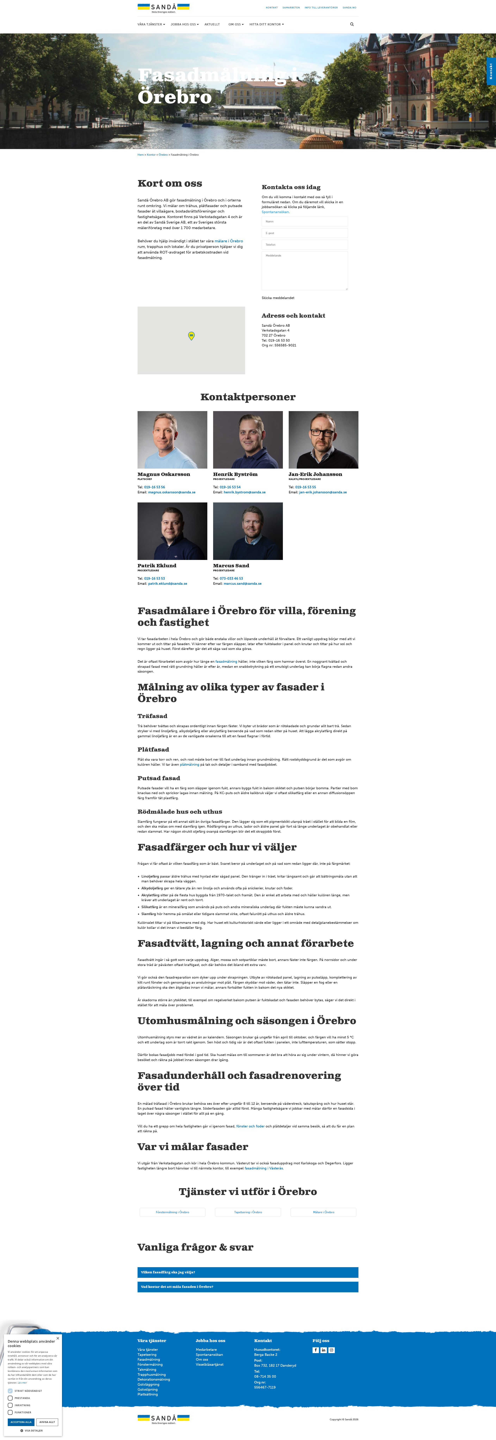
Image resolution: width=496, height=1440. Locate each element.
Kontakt (491, 71)
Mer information (385, 154)
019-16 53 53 (154, 578)
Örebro (163, 154)
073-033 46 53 (231, 578)
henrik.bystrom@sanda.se (245, 492)
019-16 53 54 (230, 487)
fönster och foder (250, 1126)
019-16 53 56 (154, 487)
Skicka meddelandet (278, 298)
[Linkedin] (323, 1350)
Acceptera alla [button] (21, 1422)
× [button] (57, 1338)
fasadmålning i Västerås (264, 1168)
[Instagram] (331, 1350)
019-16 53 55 (305, 487)
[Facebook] (316, 1350)
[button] (33, 1430)
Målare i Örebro (323, 1212)
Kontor (151, 154)
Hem (141, 154)
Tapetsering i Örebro (248, 1212)
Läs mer (22, 1382)
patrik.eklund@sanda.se (167, 583)
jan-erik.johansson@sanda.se (323, 492)
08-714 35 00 (265, 1376)
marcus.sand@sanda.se (243, 583)
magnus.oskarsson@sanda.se (171, 492)
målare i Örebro (229, 241)
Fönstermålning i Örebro (172, 1212)
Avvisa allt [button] (47, 1422)
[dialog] (33, 1385)
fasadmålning (226, 661)
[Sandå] (164, 8)
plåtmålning (189, 764)
